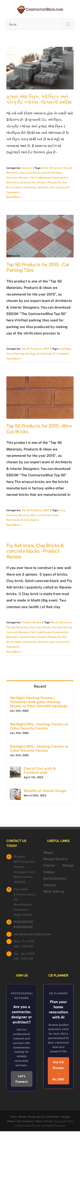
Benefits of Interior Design (45, 791)
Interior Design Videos (58, 868)
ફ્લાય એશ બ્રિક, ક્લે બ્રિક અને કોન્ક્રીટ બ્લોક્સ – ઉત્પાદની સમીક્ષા (39, 99)
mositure (42, 187)
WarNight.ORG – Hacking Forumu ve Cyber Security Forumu (39, 726)
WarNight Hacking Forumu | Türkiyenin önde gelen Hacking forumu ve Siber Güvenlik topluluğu (39, 702)
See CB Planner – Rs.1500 (58, 1070)
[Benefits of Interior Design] (15, 792)
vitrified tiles (44, 353)
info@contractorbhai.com (25, 934)
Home (13, 1116)
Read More (13, 197)
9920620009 (23, 921)
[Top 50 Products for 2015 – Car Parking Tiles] (40, 236)
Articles (49, 885)
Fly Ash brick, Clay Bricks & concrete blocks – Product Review (35, 551)
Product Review (31, 622)
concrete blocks (51, 172)
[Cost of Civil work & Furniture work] (15, 770)
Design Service (55, 859)
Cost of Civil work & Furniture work (40, 770)
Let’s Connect (21, 1079)
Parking (30, 353)
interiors (11, 515)
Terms (38, 1121)
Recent (40, 686)
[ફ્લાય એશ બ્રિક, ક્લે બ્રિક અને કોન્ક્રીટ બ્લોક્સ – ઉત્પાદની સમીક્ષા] (40, 68)
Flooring (18, 353)
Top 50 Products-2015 (35, 348)
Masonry (24, 515)
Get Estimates (54, 878)
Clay (22, 172)
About (48, 853)
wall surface (57, 187)
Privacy (48, 1121)
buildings (64, 348)
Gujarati (27, 167)
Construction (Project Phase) (38, 182)
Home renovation (25, 187)
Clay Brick (32, 172)
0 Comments (31, 519)
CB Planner (53, 1116)
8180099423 (23, 927)
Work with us (53, 891)
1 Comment (62, 353)
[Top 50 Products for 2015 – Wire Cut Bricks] (40, 397)
